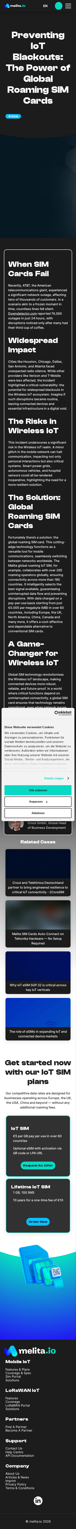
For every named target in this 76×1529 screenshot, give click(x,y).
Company (17, 1466)
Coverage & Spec (18, 1373)
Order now (38, 1222)
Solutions (12, 1380)
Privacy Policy (15, 1484)
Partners (16, 1419)
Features (11, 1398)
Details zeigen (54, 778)
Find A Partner (16, 1427)
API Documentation (19, 1456)
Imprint (10, 1481)
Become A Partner (18, 1430)
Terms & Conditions (19, 1488)
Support (16, 1440)
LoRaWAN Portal (17, 1405)
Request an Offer (38, 1165)
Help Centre (14, 1452)
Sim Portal (13, 1376)
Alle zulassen (38, 790)
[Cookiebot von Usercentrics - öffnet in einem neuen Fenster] (55, 713)
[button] (49, 6)
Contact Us (13, 1448)
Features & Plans (17, 1369)
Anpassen (36, 801)
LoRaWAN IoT (22, 1390)
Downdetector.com (22, 313)
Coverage (12, 1402)
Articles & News (17, 1477)
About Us (12, 1473)
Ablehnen (38, 813)
